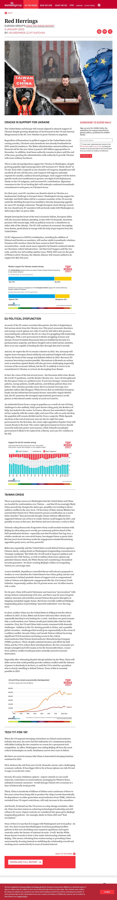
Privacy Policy (84, 146)
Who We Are (46, 5)
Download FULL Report (23, 862)
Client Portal (89, 6)
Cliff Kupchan (36, 33)
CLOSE (107, 892)
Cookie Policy (22, 896)
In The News (31, 5)
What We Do (61, 5)
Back (10, 13)
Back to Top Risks (63, 854)
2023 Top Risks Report (40, 26)
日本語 (71, 5)
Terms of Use (97, 146)
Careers (79, 6)
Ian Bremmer (17, 33)
